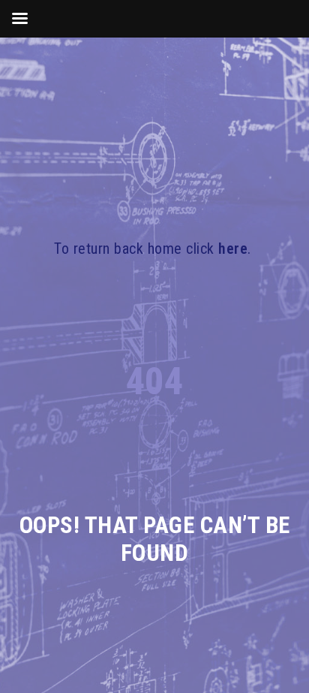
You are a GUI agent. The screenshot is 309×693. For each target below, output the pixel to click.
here (233, 249)
